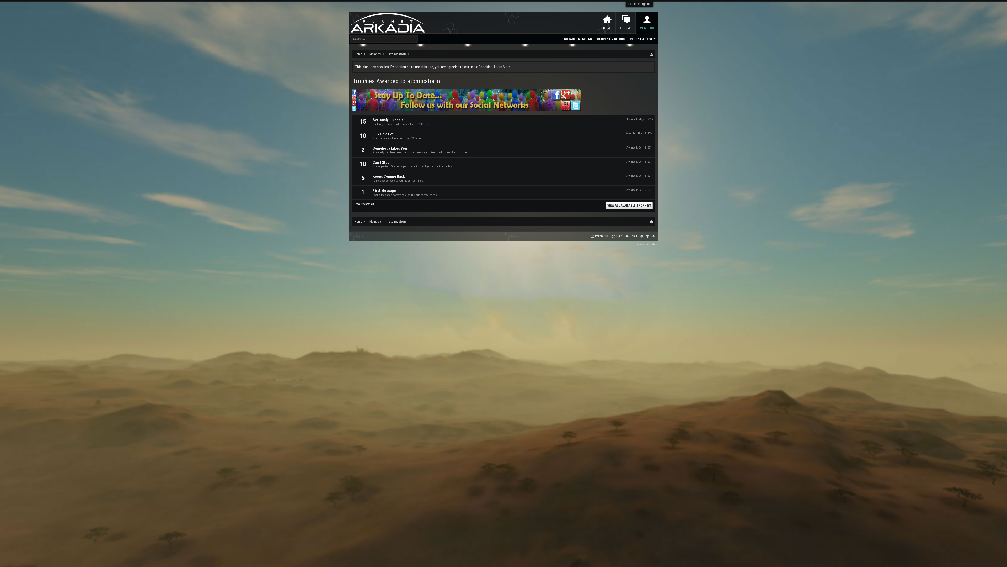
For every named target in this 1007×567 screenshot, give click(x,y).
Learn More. (502, 67)
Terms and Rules (646, 244)
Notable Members (578, 39)
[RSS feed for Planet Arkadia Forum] (653, 236)
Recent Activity (643, 39)
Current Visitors (611, 39)
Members (647, 28)
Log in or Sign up (639, 4)
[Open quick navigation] (652, 54)
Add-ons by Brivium (389, 244)
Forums (625, 28)
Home (607, 28)
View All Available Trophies (629, 205)
